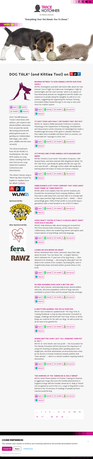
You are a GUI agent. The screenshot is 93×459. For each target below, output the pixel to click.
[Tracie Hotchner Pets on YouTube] (86, 1)
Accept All (7, 449)
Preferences (28, 449)
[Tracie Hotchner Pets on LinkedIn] (90, 1)
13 (69, 412)
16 (37, 416)
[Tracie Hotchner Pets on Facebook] (79, 1)
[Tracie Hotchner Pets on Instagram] (83, 1)
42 (62, 416)
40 (52, 416)
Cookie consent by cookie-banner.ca (81, 457)
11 (59, 412)
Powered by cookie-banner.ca (11, 453)
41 (57, 416)
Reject (17, 449)
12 (64, 412)
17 (42, 416)
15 (79, 412)
